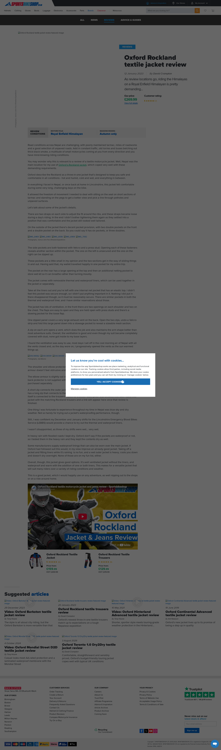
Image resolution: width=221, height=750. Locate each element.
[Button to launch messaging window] (215, 744)
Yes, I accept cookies (109, 381)
